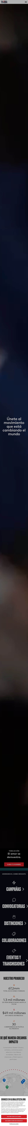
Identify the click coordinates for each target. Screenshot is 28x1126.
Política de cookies (14, 1123)
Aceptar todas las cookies (14, 1116)
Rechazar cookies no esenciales (14, 1120)
